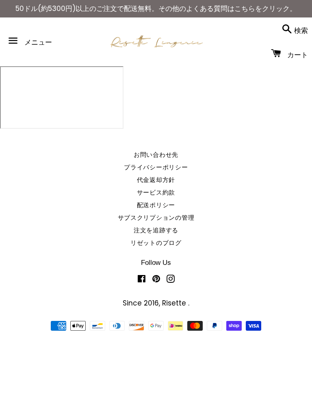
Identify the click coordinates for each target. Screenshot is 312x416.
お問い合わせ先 (156, 154)
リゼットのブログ (156, 242)
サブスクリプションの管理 (156, 217)
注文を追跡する (156, 230)
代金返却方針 (156, 180)
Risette (175, 303)
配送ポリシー (156, 205)
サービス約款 (156, 192)
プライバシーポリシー (156, 167)
